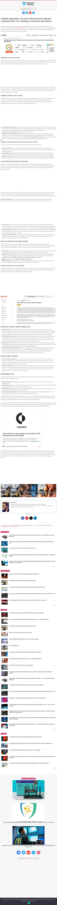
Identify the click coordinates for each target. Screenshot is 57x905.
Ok (28, 902)
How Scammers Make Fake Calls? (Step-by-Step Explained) (24, 639)
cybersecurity (40, 525)
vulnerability (16, 526)
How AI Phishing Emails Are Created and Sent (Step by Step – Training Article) (29, 619)
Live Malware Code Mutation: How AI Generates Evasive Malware (25, 737)
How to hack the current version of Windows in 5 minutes (24, 574)
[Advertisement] (28, 76)
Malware (23, 525)
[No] (55, 901)
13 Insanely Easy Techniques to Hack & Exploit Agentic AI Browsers (26, 685)
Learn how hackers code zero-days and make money (22, 580)
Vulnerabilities (29, 525)
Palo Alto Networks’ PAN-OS (17, 28)
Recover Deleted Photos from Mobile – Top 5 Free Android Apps (25, 658)
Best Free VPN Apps (14, 645)
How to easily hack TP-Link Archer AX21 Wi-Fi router (22, 548)
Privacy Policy (36, 858)
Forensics (19, 525)
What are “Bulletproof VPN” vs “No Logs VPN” (20, 632)
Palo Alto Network (9, 526)
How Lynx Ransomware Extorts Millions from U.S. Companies (24, 750)
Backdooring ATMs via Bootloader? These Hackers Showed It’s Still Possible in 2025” (31, 743)
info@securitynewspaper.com (25, 858)
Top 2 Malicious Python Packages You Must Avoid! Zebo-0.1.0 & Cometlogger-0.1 (29, 763)
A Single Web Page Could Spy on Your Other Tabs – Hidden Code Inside (26, 613)
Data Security (14, 525)
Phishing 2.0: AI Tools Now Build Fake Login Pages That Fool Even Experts (27, 698)
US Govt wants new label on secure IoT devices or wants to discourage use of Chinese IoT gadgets (28, 822)
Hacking (45, 525)
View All (54, 566)
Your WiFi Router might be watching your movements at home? (25, 652)
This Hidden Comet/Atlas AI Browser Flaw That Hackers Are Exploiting (27, 587)
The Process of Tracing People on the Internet (21, 665)
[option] (10, 490)
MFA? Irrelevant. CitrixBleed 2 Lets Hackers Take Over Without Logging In (28, 600)
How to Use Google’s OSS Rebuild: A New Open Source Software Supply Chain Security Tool (32, 593)
